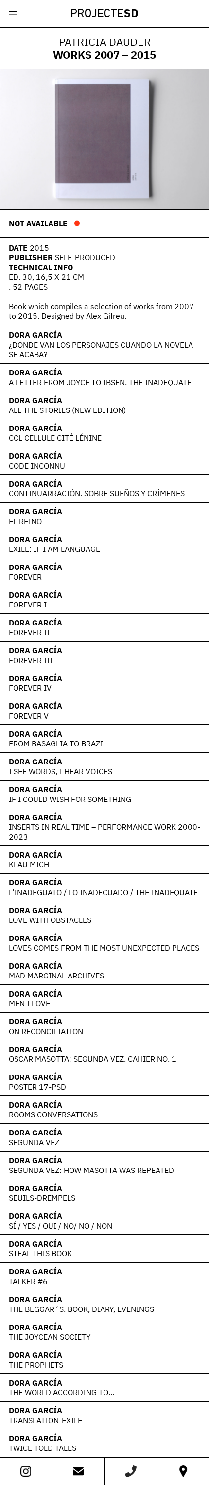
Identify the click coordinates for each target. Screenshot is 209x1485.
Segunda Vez (34, 1142)
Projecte (104, 14)
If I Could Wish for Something (70, 799)
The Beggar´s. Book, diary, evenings (81, 1309)
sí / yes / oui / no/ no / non (60, 1226)
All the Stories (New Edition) (67, 410)
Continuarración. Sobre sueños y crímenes (97, 493)
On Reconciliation (46, 1031)
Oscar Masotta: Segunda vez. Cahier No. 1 (92, 1059)
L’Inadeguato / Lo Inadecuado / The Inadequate (103, 892)
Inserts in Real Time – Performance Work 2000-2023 (104, 831)
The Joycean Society (49, 1337)
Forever (25, 577)
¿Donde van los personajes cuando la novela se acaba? (101, 349)
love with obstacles (50, 920)
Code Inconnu (37, 465)
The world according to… (62, 1392)
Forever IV (30, 688)
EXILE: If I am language (54, 549)
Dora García (35, 335)
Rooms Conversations (53, 1114)
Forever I (28, 604)
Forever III (30, 660)
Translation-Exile (45, 1420)
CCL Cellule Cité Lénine (55, 438)
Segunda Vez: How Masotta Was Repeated (91, 1170)
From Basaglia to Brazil (58, 743)
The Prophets (36, 1364)
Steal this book (40, 1253)
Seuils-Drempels (42, 1198)
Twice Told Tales (42, 1448)
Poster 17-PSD (37, 1087)
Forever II (29, 632)
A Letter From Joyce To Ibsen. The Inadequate (100, 382)
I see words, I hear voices (60, 771)
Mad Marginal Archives (56, 975)
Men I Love (29, 1003)
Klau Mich (29, 864)
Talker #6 (28, 1281)
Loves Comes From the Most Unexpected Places (104, 948)
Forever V (29, 716)
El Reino (25, 521)
